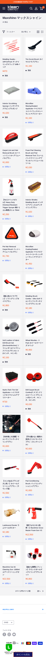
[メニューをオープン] (4, 8)
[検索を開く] (31, 8)
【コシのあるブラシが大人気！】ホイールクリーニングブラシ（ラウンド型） (11, 485)
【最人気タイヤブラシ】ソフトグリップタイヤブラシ (11, 298)
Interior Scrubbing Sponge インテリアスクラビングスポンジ (11, 106)
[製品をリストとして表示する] (42, 32)
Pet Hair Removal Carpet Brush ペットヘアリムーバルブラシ (11, 249)
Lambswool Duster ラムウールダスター (11, 526)
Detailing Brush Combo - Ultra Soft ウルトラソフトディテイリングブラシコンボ (34, 300)
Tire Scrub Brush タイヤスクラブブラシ (34, 60)
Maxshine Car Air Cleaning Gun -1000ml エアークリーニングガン (11, 571)
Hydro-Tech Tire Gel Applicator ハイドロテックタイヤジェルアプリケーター (11, 393)
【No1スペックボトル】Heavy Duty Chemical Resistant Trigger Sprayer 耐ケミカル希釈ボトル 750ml (11, 205)
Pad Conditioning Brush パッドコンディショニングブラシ (34, 483)
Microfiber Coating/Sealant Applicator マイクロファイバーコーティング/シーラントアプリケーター (34, 253)
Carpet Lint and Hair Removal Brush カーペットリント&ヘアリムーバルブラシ (11, 154)
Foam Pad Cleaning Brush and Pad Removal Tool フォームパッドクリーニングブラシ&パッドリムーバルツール (34, 156)
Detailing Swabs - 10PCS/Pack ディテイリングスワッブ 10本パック (11, 63)
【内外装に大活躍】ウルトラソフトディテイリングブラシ (11, 439)
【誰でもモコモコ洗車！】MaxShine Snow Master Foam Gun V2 (34, 527)
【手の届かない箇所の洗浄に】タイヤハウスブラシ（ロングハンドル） (34, 440)
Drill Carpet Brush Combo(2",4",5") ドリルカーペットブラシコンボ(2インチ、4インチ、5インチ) (34, 395)
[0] (41, 8)
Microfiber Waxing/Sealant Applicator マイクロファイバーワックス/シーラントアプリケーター (34, 108)
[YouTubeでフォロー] (14, 634)
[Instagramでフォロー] (9, 634)
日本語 (6, 622)
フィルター (11, 32)
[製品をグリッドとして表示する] (38, 32)
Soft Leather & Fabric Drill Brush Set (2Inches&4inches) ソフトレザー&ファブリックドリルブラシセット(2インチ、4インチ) (11, 346)
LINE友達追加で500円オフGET (23, 2)
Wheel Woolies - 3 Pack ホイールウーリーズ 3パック (34, 342)
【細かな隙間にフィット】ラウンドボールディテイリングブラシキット (34, 571)
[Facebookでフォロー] (4, 634)
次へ (39, 591)
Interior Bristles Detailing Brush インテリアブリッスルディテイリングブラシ (34, 203)
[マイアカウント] (36, 8)
